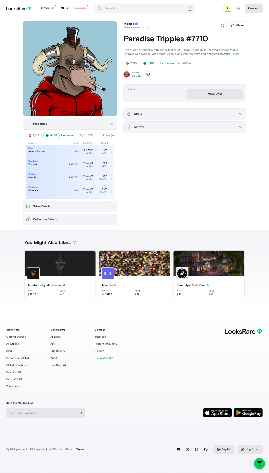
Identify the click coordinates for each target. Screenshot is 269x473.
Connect (253, 8)
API (52, 344)
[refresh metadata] (223, 25)
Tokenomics (13, 386)
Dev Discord (58, 365)
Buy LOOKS (13, 372)
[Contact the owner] (148, 74)
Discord (99, 351)
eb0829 (137, 76)
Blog (9, 351)
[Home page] (19, 8)
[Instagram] (196, 449)
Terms (80, 449)
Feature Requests (106, 344)
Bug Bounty (57, 351)
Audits (54, 358)
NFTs (64, 8)
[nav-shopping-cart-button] (238, 8)
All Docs (55, 336)
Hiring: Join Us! (104, 358)
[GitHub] (205, 449)
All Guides (12, 344)
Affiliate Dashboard (18, 365)
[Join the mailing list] (80, 413)
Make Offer (215, 94)
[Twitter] (187, 449)
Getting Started (16, 336)
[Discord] (178, 449)
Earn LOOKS (14, 379)
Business (100, 336)
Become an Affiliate (18, 358)
